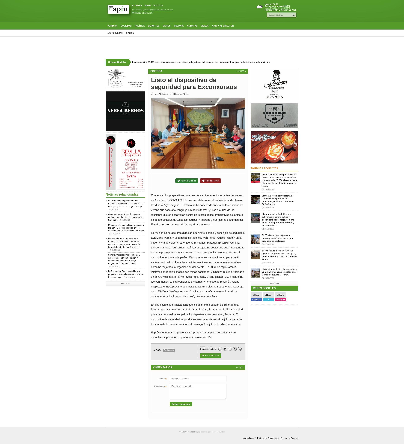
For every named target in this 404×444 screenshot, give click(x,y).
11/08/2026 (268, 229)
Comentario (160, 386)
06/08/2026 (268, 278)
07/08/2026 (268, 244)
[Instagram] (235, 349)
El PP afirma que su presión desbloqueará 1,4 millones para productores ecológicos (278, 238)
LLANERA (137, 5)
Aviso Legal (248, 438)
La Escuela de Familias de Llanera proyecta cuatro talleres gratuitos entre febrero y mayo (125, 274)
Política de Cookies (289, 438)
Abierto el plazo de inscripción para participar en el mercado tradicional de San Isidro (125, 217)
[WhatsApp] (220, 349)
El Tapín (239, 367)
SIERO (147, 5)
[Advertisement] (202, 48)
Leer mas (125, 283)
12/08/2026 (268, 208)
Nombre (161, 379)
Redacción (169, 350)
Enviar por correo (210, 355)
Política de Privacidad (267, 438)
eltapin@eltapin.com (143, 13)
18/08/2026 (268, 189)
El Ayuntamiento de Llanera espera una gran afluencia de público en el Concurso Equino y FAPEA (279, 272)
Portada (112, 26)
